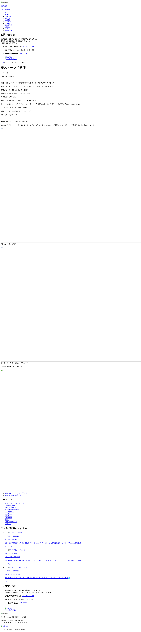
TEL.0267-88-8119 (28, 46)
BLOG (7, 28)
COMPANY (8, 25)
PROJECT (8, 23)
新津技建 (4, 6)
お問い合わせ (5, 9)
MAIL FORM (23, 53)
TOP (6, 13)
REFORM (8, 21)
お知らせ (8, 524)
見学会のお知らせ (11, 522)
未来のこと (8, 516)
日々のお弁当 (9, 512)
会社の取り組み (10, 506)
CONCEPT (8, 16)
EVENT (7, 27)
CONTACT (8, 30)
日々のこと (8, 514)
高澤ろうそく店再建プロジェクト (16, 504)
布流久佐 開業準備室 (12, 510)
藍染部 (7, 520)
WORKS (7, 20)
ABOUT (7, 18)
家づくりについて (11, 508)
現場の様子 (8, 518)
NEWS (7, 15)
